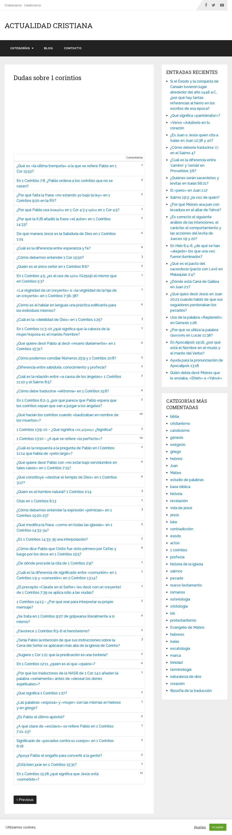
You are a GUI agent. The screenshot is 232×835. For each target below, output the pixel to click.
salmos (176, 571)
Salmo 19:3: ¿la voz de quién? (195, 197)
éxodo (175, 536)
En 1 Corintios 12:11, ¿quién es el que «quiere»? (56, 664)
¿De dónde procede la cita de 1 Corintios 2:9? (55, 563)
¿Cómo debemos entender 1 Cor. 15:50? (50, 257)
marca (175, 655)
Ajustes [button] (200, 827)
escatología (180, 648)
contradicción (181, 529)
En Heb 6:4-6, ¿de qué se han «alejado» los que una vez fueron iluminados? (195, 251)
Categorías (20, 48)
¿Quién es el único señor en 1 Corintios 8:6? (53, 266)
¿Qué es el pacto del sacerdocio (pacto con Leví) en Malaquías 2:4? (196, 269)
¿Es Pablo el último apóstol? (40, 717)
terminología (180, 669)
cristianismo (180, 423)
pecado (176, 578)
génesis (176, 437)
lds (172, 613)
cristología (179, 606)
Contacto (73, 48)
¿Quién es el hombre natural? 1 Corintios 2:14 (54, 492)
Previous (26, 800)
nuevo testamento (186, 585)
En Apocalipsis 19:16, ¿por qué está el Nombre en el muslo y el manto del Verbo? (195, 347)
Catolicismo (32, 5)
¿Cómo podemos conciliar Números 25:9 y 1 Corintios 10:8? (66, 358)
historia (176, 494)
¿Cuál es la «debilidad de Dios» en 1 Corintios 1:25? (59, 319)
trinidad (176, 662)
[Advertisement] (79, 119)
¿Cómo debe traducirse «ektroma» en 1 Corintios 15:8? (63, 391)
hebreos (177, 634)
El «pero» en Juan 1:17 (189, 190)
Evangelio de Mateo (187, 627)
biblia (174, 416)
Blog (48, 48)
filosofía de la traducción (191, 691)
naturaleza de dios (185, 676)
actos (175, 543)
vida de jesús (181, 508)
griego (175, 451)
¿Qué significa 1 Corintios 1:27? (42, 693)
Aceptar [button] (218, 827)
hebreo (176, 459)
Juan (174, 466)
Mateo (175, 473)
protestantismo (183, 620)
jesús (174, 515)
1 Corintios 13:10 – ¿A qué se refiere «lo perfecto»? (59, 439)
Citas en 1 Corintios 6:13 (36, 501)
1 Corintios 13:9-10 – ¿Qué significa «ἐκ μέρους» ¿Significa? (64, 429)
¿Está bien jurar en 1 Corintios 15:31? (47, 764)
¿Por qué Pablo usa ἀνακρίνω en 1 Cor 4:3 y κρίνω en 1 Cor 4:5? (68, 210)
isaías (174, 641)
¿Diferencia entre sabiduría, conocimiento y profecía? (61, 367)
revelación (179, 501)
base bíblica (180, 487)
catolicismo (180, 430)
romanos (177, 592)
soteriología (180, 599)
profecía (177, 557)
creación (177, 683)
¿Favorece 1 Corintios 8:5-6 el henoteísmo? (53, 631)
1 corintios (178, 550)
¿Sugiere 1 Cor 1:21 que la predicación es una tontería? (62, 655)
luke (173, 522)
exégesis (177, 444)
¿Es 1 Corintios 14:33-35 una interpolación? (52, 539)
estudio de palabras (187, 480)
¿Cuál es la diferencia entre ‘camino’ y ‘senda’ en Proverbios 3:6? (193, 165)
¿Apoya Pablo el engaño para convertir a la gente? (59, 755)
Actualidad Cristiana (49, 25)
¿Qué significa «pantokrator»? (195, 115)
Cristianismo (13, 5)
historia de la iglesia (186, 564)
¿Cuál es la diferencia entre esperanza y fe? (54, 248)
